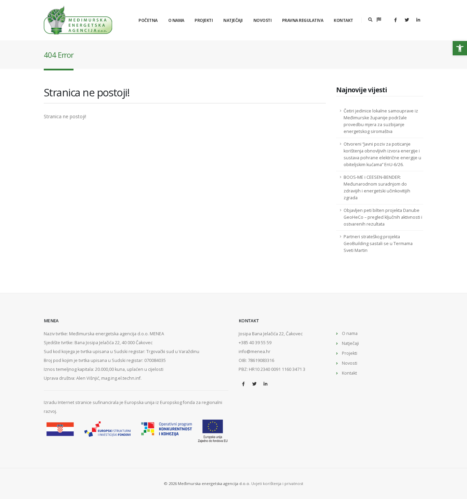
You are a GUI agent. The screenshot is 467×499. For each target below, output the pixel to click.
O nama (176, 20)
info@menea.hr (254, 351)
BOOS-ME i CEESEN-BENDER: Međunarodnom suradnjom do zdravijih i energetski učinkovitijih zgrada (377, 187)
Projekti (204, 20)
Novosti (262, 20)
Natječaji (233, 20)
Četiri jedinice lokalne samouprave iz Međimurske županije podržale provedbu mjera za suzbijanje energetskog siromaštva (381, 121)
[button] (460, 48)
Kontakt (343, 20)
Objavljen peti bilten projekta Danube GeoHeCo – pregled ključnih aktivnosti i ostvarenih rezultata (383, 217)
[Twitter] (407, 20)
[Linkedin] (418, 20)
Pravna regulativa (302, 20)
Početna (148, 20)
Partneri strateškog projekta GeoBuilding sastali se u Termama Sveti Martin (378, 243)
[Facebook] (395, 20)
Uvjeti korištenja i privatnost (277, 483)
